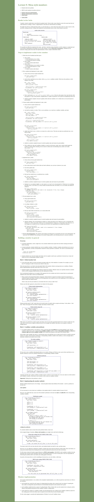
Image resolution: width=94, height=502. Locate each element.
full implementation (31, 233)
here (28, 494)
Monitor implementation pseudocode (30, 13)
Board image (24, 15)
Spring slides (24, 17)
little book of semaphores (57, 48)
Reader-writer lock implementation (29, 12)
